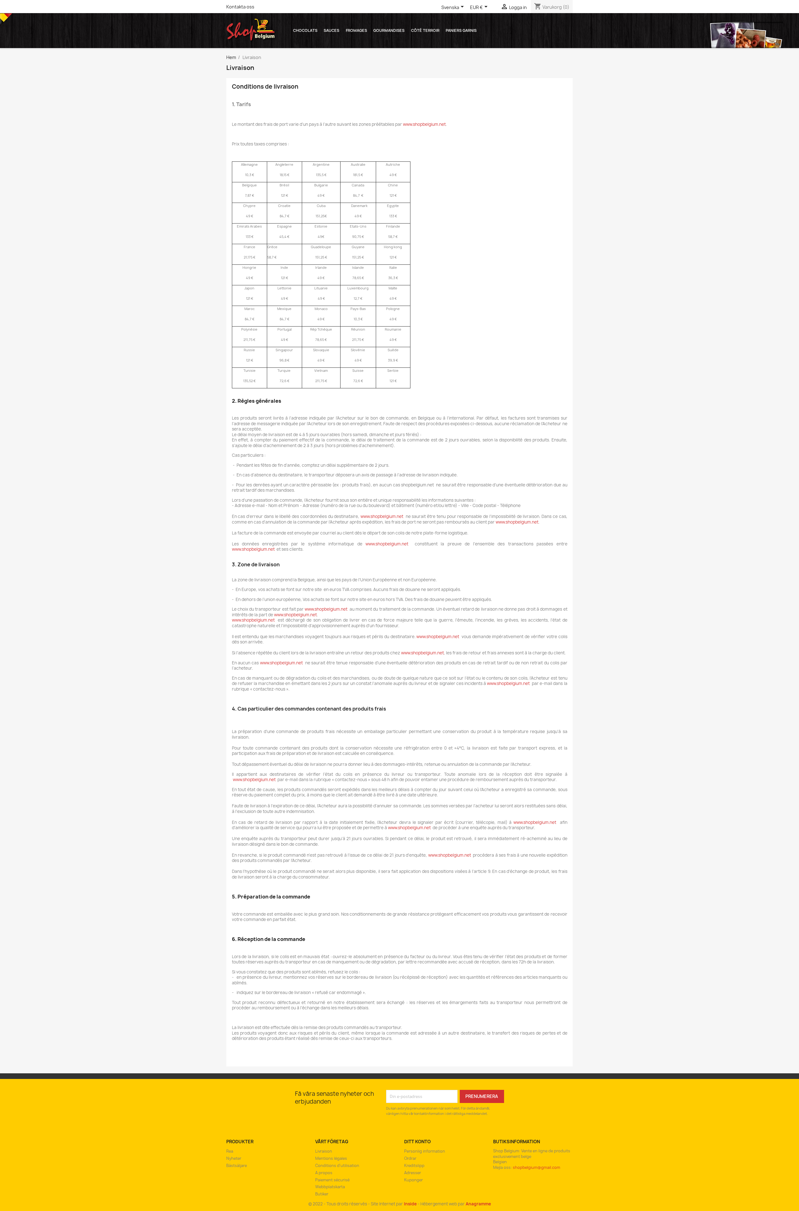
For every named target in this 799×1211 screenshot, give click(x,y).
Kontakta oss (240, 7)
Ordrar (410, 1158)
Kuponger (413, 1180)
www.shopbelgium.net (424, 124)
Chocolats (305, 30)
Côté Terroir (425, 30)
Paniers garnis (461, 30)
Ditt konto (417, 1142)
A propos (323, 1172)
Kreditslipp (414, 1165)
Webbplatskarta (330, 1186)
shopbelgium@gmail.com (536, 1167)
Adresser (412, 1172)
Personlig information (424, 1151)
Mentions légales (331, 1158)
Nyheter (233, 1158)
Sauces (331, 30)
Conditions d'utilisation (337, 1165)
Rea (229, 1151)
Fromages (356, 30)
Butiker (321, 1194)
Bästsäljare (236, 1165)
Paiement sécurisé (332, 1180)
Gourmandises (388, 30)
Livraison (323, 1151)
